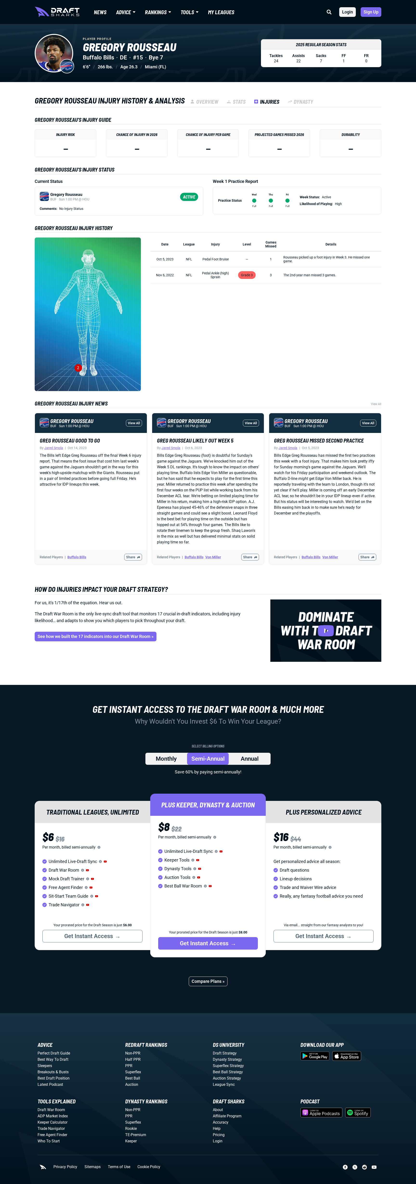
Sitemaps (92, 1167)
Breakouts (46, 1072)
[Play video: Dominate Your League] (325, 630)
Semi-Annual (208, 758)
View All (376, 404)
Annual (250, 758)
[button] (105, 861)
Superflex (133, 1072)
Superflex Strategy (228, 1065)
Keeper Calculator (52, 1122)
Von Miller (213, 557)
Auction (131, 1084)
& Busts (62, 1072)
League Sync (224, 1084)
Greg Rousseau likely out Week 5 (195, 440)
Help (217, 1128)
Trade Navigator (51, 1128)
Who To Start (49, 1141)
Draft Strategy (225, 1053)
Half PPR (133, 1059)
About (218, 1109)
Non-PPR (132, 1053)
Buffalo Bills (76, 557)
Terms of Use (119, 1167)
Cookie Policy (148, 1167)
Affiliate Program (227, 1116)
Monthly (166, 758)
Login (347, 11)
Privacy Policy (65, 1167)
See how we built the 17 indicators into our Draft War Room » (96, 636)
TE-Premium (135, 1135)
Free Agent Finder (52, 1135)
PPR (128, 1065)
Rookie (131, 1128)
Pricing (219, 1135)
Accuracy (220, 1122)
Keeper (131, 1141)
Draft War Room (51, 1109)
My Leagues (221, 12)
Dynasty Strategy (227, 1059)
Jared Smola (53, 448)
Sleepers (45, 1065)
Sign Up (371, 11)
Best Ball (132, 1078)
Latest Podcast (50, 1084)
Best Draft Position (54, 1078)
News (100, 12)
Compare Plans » (208, 981)
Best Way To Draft (53, 1059)
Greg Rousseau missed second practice (319, 440)
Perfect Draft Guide (54, 1053)
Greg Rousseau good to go (70, 440)
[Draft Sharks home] (57, 12)
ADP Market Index (53, 1116)
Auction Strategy (227, 1078)
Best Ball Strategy (228, 1072)
